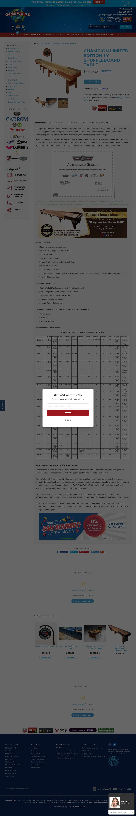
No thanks (68, 420)
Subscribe (68, 413)
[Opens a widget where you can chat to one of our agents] (121, 803)
